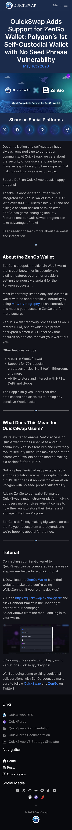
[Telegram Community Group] (17, 790)
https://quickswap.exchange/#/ (38, 598)
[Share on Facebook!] (29, 130)
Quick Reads (16, 774)
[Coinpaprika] (42, 797)
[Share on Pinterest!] (42, 130)
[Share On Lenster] (55, 130)
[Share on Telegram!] (17, 130)
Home (11, 761)
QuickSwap (32, 683)
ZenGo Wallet (37, 580)
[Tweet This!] (4, 130)
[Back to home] (20, 5)
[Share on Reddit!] (67, 130)
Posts (11, 767)
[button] (60, 5)
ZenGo (53, 683)
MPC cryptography (26, 304)
